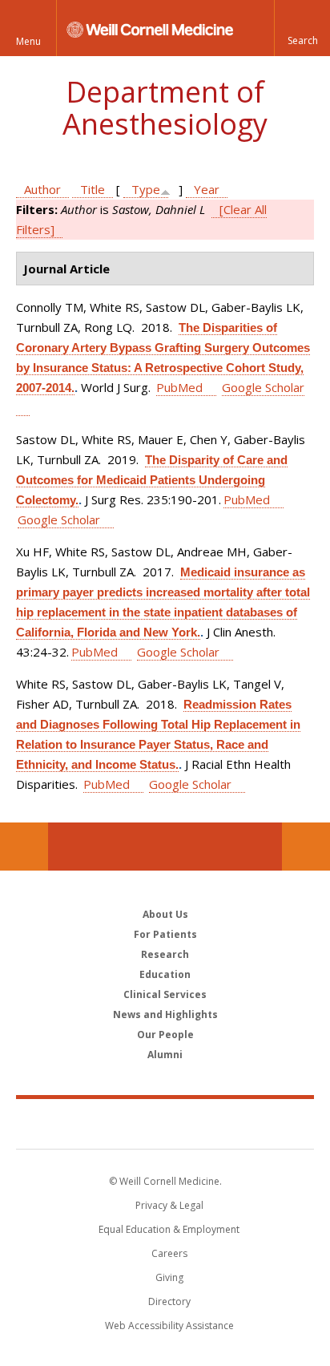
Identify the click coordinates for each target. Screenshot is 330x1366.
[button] (302, 28)
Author (42, 189)
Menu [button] (28, 41)
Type (145, 189)
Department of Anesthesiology (165, 107)
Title (92, 189)
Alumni (165, 1054)
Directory (169, 1301)
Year (206, 189)
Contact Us (306, 846)
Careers (169, 1253)
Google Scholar (59, 519)
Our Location (24, 846)
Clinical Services (165, 994)
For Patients (165, 934)
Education (165, 974)
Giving (169, 1277)
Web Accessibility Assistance (169, 1325)
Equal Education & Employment (169, 1229)
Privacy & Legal (169, 1205)
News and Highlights (165, 1014)
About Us (165, 914)
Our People (165, 1034)
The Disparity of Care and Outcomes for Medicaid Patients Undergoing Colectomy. (152, 480)
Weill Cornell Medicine (165, 1123)
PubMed (179, 387)
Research (165, 954)
